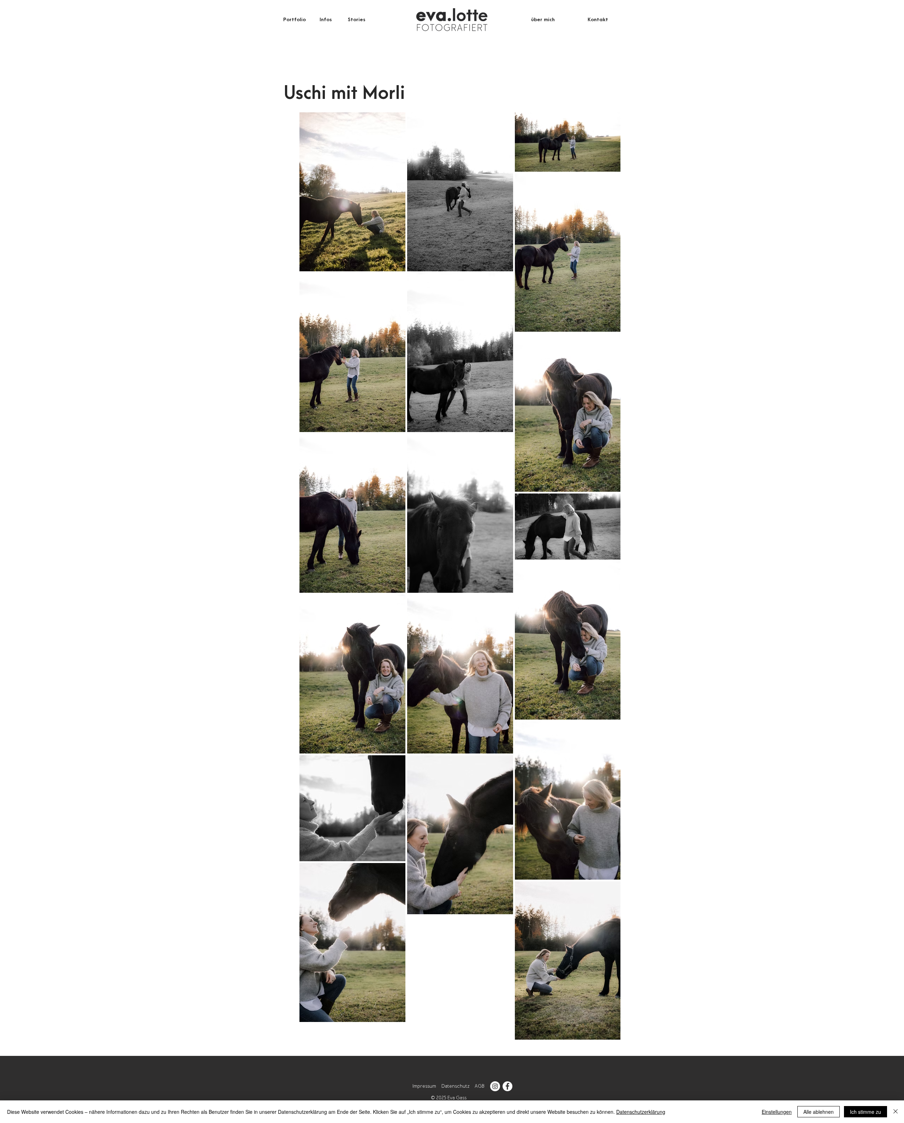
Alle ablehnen (818, 1111)
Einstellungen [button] (777, 1111)
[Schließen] (895, 1111)
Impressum (424, 1086)
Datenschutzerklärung (640, 1111)
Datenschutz (455, 1086)
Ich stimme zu (865, 1111)
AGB (479, 1086)
